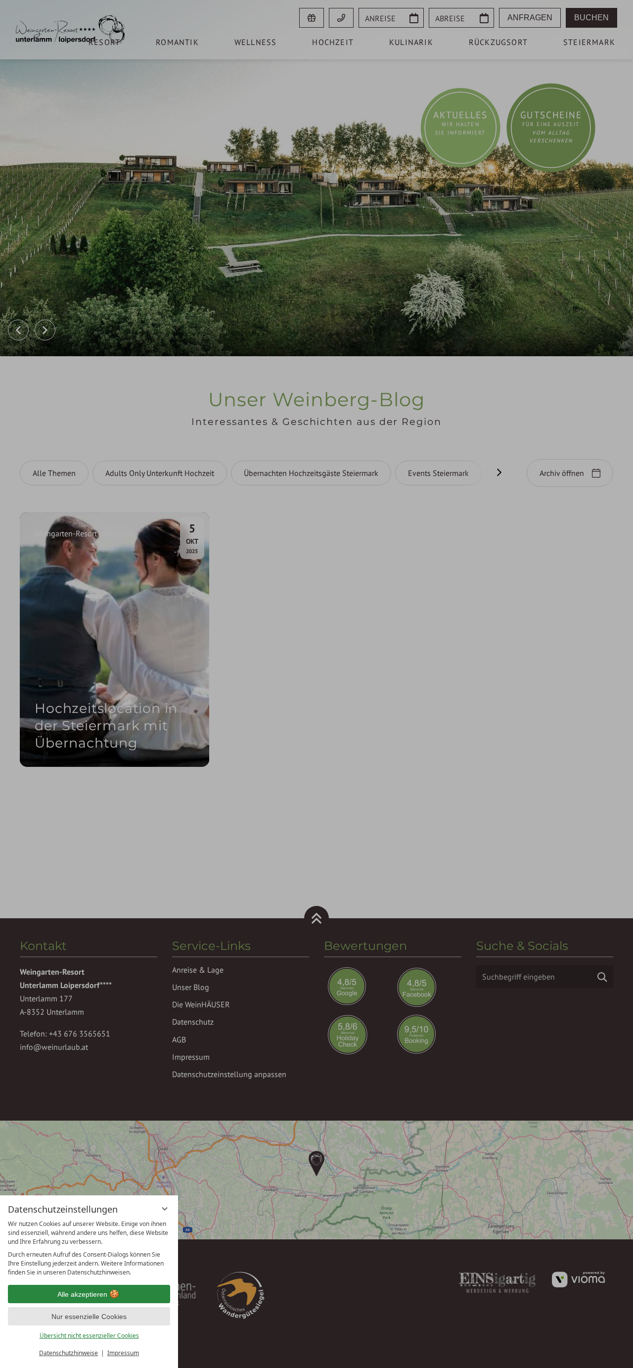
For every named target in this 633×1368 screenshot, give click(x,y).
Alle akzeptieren (82, 1294)
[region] (89, 1248)
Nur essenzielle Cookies (89, 1317)
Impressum (123, 1353)
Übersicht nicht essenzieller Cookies (89, 1335)
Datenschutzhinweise (68, 1353)
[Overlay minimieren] (164, 1208)
